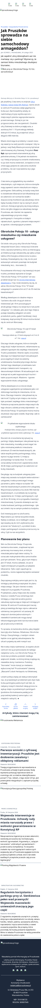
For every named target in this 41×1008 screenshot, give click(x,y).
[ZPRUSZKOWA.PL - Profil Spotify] (31, 4)
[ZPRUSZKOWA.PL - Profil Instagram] (17, 4)
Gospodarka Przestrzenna (18, 27)
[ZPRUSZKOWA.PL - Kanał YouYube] (24, 4)
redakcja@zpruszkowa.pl (20, 985)
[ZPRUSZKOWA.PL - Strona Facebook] (10, 4)
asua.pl (23, 338)
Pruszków (4, 27)
